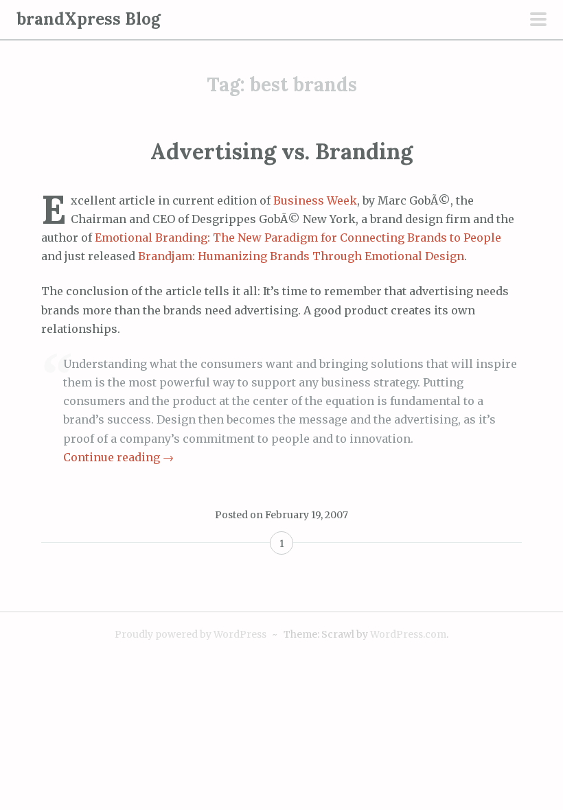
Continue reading (118, 457)
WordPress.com (408, 634)
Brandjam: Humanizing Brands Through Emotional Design (301, 256)
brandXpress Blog (88, 19)
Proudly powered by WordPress (190, 634)
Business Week (315, 200)
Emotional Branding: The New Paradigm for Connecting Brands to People (298, 237)
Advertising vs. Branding (281, 151)
